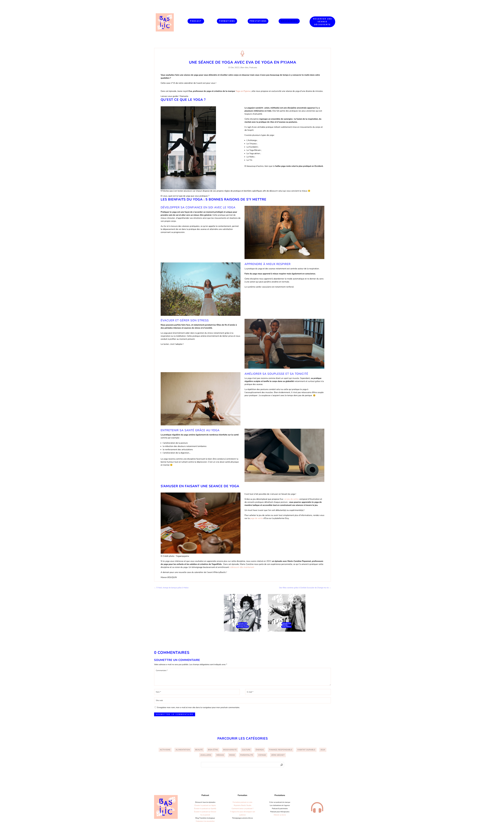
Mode (232, 755)
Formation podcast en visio (242, 802)
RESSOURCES (289, 21)
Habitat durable (306, 750)
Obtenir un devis (280, 815)
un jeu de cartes (291, 499)
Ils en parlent (205, 815)
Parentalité (246, 755)
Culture (246, 750)
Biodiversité (230, 750)
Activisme (165, 750)
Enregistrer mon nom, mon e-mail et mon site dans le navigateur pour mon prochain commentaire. (198, 707)
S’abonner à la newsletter (205, 821)
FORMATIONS (227, 21)
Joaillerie (205, 755)
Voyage (262, 755)
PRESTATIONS (258, 21)
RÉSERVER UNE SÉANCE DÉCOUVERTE (322, 21)
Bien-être (244, 67)
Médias (220, 755)
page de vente (256, 518)
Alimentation (183, 750)
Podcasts (253, 67)
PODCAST (196, 21)
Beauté (199, 750)
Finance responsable (280, 750)
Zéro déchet (278, 755)
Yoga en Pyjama (243, 91)
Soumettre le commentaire (174, 714)
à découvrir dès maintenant (242, 567)
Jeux (323, 750)
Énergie (260, 750)
